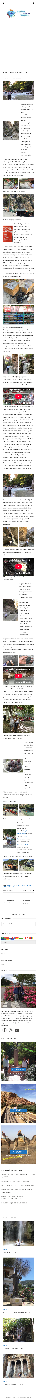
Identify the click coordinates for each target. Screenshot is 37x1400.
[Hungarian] (22, 938)
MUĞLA (5, 69)
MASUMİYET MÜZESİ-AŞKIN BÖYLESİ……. (15, 1181)
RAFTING (28, 885)
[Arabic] (2, 938)
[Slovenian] (5, 939)
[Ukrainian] (12, 939)
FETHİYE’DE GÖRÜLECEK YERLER (14, 1385)
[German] (17, 938)
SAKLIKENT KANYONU (16, 72)
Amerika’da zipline (23, 844)
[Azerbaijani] (5, 938)
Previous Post (10, 901)
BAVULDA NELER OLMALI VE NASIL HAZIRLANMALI (18, 1185)
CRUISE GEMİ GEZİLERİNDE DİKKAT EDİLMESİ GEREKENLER (17, 1191)
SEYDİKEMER (6, 886)
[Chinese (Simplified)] (7, 938)
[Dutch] (10, 938)
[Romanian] (32, 938)
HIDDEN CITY (16, 885)
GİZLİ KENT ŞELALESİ (10, 1252)
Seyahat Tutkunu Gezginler (13, 78)
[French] (15, 938)
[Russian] (2, 939)
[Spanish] (7, 939)
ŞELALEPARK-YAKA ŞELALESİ (13, 1348)
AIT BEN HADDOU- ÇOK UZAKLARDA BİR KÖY (18, 1114)
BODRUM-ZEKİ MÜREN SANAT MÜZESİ (16, 1312)
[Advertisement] (18, 48)
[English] (12, 938)
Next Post (26, 901)
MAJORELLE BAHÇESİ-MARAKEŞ (18, 1073)
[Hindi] (20, 938)
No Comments (8, 890)
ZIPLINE (13, 886)
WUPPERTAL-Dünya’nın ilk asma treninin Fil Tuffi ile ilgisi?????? (18, 1176)
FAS (13, 1069)
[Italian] (25, 938)
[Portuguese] (30, 938)
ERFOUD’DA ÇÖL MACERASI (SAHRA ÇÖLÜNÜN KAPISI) (18, 1156)
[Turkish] (10, 939)
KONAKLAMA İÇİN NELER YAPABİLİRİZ (14, 1203)
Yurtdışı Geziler (20, 1069)
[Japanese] (27, 938)
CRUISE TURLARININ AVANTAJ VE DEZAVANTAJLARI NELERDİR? (12, 1198)
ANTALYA (9, 885)
